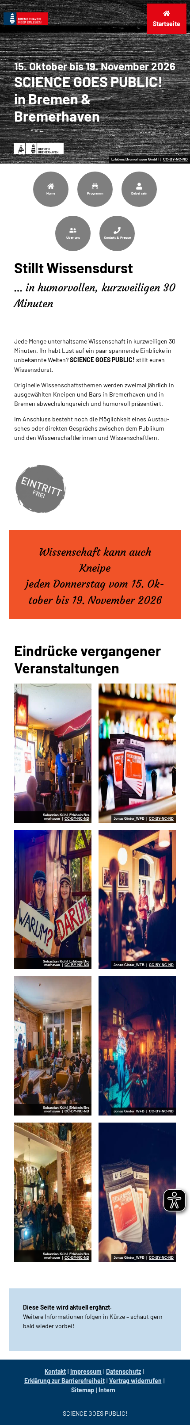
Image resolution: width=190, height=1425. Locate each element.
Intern (107, 1390)
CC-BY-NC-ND (175, 159)
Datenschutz (123, 1371)
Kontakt (55, 1371)
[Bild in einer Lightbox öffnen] (52, 753)
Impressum (86, 1371)
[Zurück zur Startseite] (26, 18)
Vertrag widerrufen (135, 1380)
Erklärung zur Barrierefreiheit (64, 1380)
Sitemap (82, 1390)
